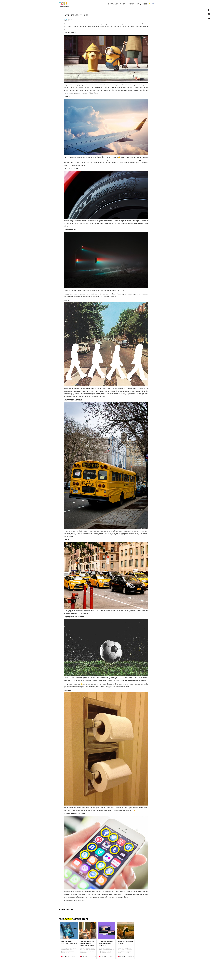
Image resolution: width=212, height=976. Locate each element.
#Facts (61, 909)
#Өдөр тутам (68, 909)
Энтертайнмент (113, 4)
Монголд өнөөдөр (141, 4)
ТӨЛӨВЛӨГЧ (123, 4)
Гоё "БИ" (131, 4)
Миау (65, 19)
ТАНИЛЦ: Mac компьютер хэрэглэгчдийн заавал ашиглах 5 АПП (106, 943)
